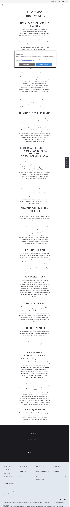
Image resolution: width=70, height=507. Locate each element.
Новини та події (23, 471)
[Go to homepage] (3, 5)
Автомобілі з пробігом (9, 476)
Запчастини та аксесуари (41, 474)
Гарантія (38, 476)
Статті (21, 474)
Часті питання (39, 482)
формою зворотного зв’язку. (34, 44)
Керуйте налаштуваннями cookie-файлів (27, 60)
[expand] (67, 5)
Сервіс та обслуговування (41, 471)
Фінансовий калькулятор (9, 483)
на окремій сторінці (43, 243)
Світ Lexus (22, 476)
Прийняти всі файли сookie (44, 64)
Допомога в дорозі (40, 479)
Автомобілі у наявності (9, 480)
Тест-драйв (55, 474)
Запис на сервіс (65, 1)
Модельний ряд (7, 473)
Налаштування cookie (27, 64)
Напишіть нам (56, 471)
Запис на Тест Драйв (55, 1)
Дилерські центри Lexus (58, 476)
